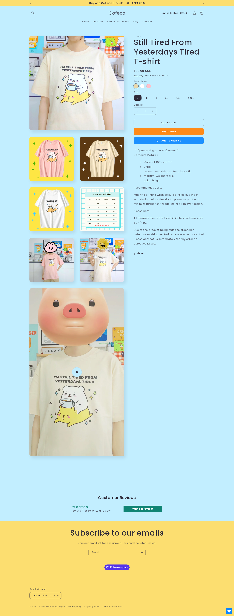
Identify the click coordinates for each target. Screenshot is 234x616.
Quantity (138, 105)
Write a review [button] (142, 509)
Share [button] (140, 253)
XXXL (191, 98)
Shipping (138, 75)
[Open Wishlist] (229, 611)
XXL (178, 98)
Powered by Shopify (55, 607)
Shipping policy (92, 606)
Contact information (113, 606)
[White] (142, 86)
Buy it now (169, 131)
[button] (32, 13)
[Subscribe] (141, 552)
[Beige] (136, 86)
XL (166, 98)
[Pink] (148, 86)
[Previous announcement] (30, 3)
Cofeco (41, 607)
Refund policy (74, 606)
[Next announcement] (203, 3)
